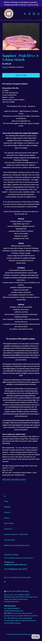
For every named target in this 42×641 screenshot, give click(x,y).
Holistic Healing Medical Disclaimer (17, 545)
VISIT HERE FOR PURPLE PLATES (14, 479)
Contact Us (8, 529)
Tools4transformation (17, 634)
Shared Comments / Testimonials (16, 534)
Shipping (5, 67)
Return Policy (9, 523)
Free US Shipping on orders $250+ (16, 569)
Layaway (7, 512)
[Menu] (38, 13)
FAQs (6, 501)
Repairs (6, 518)
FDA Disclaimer (9, 540)
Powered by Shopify (30, 634)
